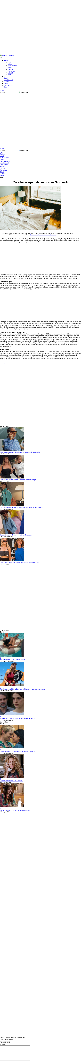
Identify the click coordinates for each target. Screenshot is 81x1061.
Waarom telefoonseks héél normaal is (11, 781)
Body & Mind (4, 157)
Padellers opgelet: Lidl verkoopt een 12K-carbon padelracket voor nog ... (22, 689)
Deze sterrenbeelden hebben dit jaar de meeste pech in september (20, 452)
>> (5, 364)
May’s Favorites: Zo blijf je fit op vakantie (13, 659)
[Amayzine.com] (7, 55)
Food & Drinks (12, 65)
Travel (10, 67)
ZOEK (2, 90)
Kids (9, 62)
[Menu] (1, 57)
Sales (5, 76)
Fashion (6, 81)
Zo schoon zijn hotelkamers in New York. (43, 235)
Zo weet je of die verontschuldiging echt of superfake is (17, 718)
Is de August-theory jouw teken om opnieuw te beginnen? (18, 751)
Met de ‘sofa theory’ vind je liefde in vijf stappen (15, 810)
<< (5, 362)
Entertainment (8, 80)
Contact (10, 73)
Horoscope (11, 71)
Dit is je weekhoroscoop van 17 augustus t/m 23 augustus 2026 (19, 562)
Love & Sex (8, 85)
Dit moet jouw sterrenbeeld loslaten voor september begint (18, 480)
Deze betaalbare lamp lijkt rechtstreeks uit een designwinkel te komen (21, 507)
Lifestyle (10, 69)
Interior (10, 64)
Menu (6, 60)
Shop (5, 87)
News (2, 172)
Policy (10, 74)
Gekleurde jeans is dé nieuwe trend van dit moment (16, 535)
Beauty (6, 83)
